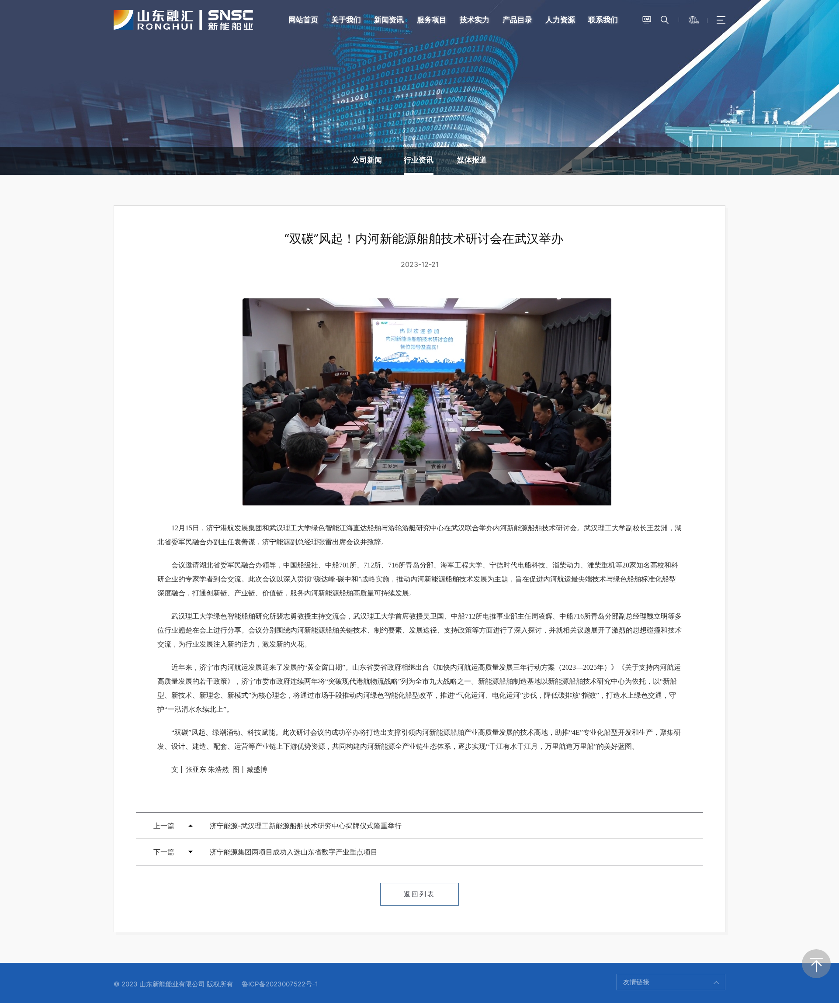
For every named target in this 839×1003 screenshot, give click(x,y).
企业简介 (84, 392)
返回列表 (419, 894)
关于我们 (346, 19)
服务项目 (432, 19)
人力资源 (560, 19)
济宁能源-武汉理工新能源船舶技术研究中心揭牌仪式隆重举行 (306, 825)
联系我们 (603, 19)
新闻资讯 (389, 19)
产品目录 (517, 19)
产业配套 (84, 420)
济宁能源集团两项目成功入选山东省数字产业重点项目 (294, 851)
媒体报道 (472, 160)
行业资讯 (418, 160)
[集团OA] (647, 19)
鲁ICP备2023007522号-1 (280, 984)
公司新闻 (367, 160)
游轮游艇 (755, 406)
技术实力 (474, 19)
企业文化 (84, 406)
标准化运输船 (755, 392)
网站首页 (303, 19)
